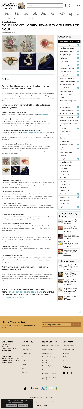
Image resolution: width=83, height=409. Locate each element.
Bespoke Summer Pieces (67, 48)
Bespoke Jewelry (64, 204)
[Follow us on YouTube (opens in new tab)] (64, 373)
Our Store (77, 13)
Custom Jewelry (7, 13)
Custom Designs (46, 353)
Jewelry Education (47, 370)
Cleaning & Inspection (48, 349)
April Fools (63, 187)
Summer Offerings (69, 45)
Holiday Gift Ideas (69, 107)
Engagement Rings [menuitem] (27, 349)
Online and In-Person (66, 135)
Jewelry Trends (69, 75)
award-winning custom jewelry (32, 133)
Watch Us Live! (62, 13)
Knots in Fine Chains (66, 94)
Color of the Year (65, 178)
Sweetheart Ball (64, 175)
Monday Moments (65, 165)
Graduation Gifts (64, 190)
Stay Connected (14, 322)
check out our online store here (25, 292)
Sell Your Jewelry (65, 141)
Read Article (67, 223)
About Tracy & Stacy (68, 345)
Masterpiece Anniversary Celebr (69, 148)
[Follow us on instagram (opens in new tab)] (71, 373)
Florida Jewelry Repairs (69, 144)
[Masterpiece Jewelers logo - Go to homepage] (13, 5)
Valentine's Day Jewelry (69, 110)
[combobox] (43, 5)
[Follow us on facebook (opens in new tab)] (67, 373)
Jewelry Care (69, 159)
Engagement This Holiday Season (69, 104)
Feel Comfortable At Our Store (69, 120)
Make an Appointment (69, 349)
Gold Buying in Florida (69, 117)
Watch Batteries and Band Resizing (49, 378)
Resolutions (63, 155)
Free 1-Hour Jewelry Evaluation (50, 345)
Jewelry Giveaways (69, 55)
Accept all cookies (22, 405)
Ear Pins (62, 97)
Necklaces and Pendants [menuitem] (29, 361)
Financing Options (47, 366)
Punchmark (44, 405)
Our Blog (70, 13)
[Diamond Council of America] (51, 388)
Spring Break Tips (65, 184)
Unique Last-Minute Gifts (67, 85)
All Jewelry (35, 13)
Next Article (76, 312)
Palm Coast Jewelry (69, 71)
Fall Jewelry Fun (69, 197)
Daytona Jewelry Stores (13, 18)
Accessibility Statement (54, 402)
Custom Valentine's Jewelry (68, 78)
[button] (73, 5)
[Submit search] (61, 5)
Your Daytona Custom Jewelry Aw (68, 124)
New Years (63, 181)
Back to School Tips (65, 171)
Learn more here (43, 114)
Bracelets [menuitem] (24, 372)
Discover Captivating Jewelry (68, 101)
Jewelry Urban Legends (66, 91)
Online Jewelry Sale (65, 132)
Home (3, 18)
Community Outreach (69, 194)
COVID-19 (69, 128)
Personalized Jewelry (66, 162)
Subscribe (76, 324)
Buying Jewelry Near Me (69, 68)
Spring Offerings (69, 61)
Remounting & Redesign (49, 373)
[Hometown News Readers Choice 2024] (57, 388)
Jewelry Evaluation (69, 88)
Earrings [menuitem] (24, 357)
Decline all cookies (11, 405)
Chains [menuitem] (24, 364)
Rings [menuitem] (23, 368)
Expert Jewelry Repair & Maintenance (49, 361)
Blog (6, 18)
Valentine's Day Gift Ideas (69, 114)
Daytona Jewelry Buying (69, 51)
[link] (66, 5)
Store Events (66, 361)
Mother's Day (69, 58)
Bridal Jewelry (17, 13)
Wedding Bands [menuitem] (26, 353)
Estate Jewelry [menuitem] (26, 345)
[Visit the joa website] (26, 388)
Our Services (52, 13)
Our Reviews (66, 353)
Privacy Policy (23, 400)
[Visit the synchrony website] (35, 388)
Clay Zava (62, 138)
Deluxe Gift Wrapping (48, 357)
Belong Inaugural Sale (66, 152)
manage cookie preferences (16, 402)
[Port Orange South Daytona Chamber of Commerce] (44, 388)
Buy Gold (69, 207)
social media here (14, 297)
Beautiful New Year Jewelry (69, 81)
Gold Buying (43, 13)
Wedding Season (65, 200)
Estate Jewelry (26, 13)
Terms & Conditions (43, 402)
